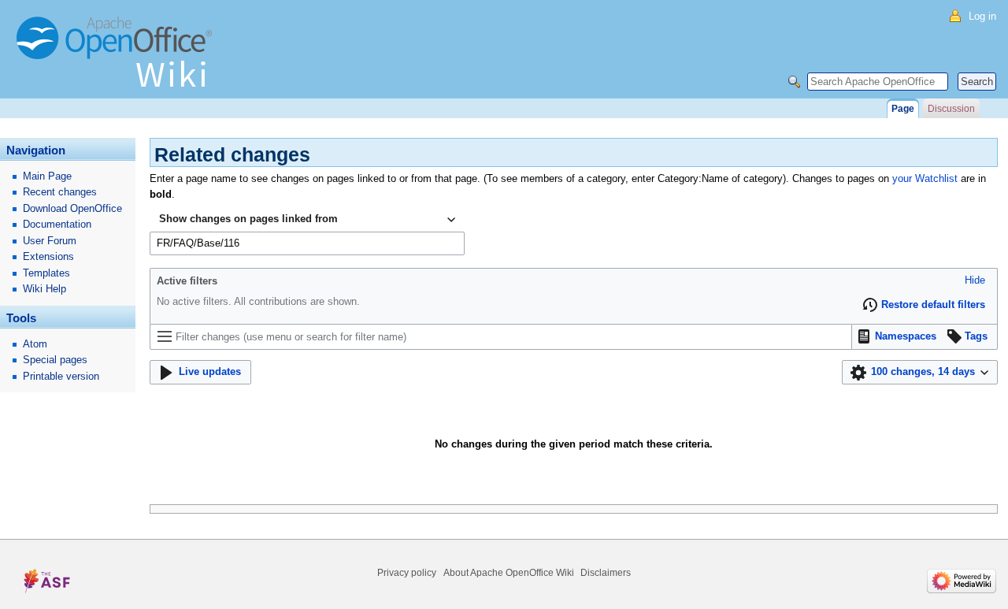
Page (902, 108)
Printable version (61, 376)
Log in (982, 16)
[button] (975, 281)
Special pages (55, 360)
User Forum (49, 241)
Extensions (48, 256)
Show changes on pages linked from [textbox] (248, 219)
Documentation (57, 224)
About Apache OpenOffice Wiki (508, 572)
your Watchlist (925, 178)
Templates (46, 273)
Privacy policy (406, 572)
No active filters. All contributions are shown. (258, 301)
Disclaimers (605, 572)
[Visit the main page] (118, 59)
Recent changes (60, 192)
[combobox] (307, 220)
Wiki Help (44, 289)
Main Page (47, 176)
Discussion (951, 108)
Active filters (187, 281)
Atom (35, 344)
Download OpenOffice (72, 208)
